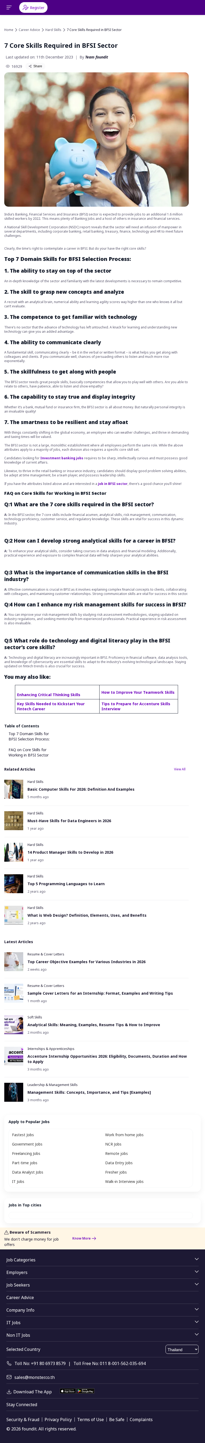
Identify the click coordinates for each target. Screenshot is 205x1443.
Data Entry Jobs (119, 1162)
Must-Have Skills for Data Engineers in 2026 (69, 820)
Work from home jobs (124, 1134)
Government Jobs (27, 1144)
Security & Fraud (22, 1419)
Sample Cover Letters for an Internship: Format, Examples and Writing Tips (100, 993)
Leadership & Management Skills (52, 1085)
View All (180, 769)
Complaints (141, 1419)
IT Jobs (18, 1181)
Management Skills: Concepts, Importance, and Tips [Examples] (89, 1092)
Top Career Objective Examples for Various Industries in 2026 (86, 961)
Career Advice (29, 30)
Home (8, 30)
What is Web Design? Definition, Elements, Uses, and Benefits (87, 915)
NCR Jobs (113, 1144)
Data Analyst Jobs (27, 1172)
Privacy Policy (58, 1419)
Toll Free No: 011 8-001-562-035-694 (109, 1363)
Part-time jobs (24, 1162)
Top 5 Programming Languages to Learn (66, 883)
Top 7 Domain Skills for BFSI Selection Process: (29, 736)
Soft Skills (34, 1017)
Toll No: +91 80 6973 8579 (40, 1363)
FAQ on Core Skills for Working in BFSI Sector (29, 752)
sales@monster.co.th (34, 1377)
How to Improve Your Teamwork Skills (138, 692)
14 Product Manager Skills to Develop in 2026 (70, 852)
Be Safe (116, 1419)
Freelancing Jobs (26, 1153)
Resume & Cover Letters (45, 954)
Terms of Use (90, 1419)
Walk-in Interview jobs (124, 1181)
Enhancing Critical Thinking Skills (48, 694)
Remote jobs (116, 1153)
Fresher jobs (116, 1172)
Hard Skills (53, 30)
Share (37, 66)
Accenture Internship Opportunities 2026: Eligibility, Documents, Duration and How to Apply (107, 1059)
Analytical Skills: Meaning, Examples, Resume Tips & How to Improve (93, 1024)
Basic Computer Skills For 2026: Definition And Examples (81, 789)
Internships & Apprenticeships (50, 1048)
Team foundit (96, 57)
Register (37, 7)
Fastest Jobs (23, 1134)
